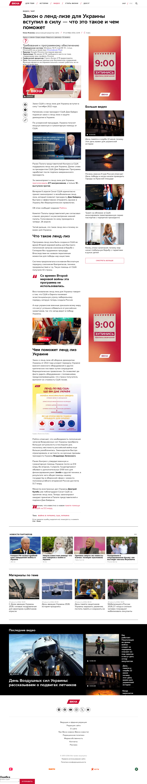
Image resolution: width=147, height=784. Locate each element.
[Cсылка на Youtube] (70, 709)
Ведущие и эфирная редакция (73, 722)
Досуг (87, 3)
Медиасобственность (73, 738)
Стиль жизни (71, 3)
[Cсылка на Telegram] (59, 709)
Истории (44, 3)
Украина (65, 516)
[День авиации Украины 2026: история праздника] (57, 589)
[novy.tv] (136, 769)
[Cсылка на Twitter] (82, 709)
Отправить (27, 781)
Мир (33, 11)
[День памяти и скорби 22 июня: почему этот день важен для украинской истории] (104, 123)
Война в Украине (46, 516)
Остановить (66, 37)
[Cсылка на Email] (88, 709)
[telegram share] (25, 109)
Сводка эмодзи (40, 37)
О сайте (73, 729)
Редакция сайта (73, 725)
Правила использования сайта (73, 759)
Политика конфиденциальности (73, 762)
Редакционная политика (73, 735)
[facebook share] (25, 104)
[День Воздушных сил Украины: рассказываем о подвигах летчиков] (46, 655)
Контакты (73, 742)
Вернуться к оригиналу (53, 37)
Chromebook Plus (54, 50)
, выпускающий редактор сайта (41, 33)
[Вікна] (15, 3)
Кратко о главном (29, 37)
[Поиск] (136, 3)
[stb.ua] (11, 769)
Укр (124, 3)
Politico (63, 208)
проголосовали (39, 183)
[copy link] (25, 120)
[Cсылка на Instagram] (76, 709)
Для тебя (30, 3)
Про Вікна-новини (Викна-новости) (73, 732)
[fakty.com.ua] (52, 769)
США (58, 516)
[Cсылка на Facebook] (64, 709)
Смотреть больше (104, 261)
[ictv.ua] (95, 769)
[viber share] (25, 115)
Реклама (73, 745)
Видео (57, 3)
